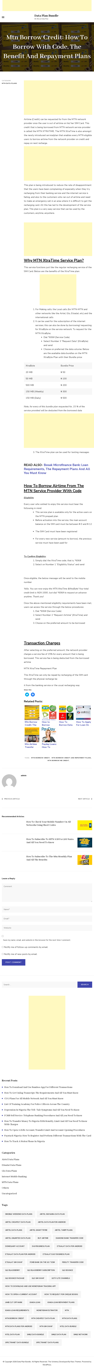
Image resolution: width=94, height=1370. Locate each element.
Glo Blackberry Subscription (41, 1270)
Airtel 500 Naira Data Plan (52, 1214)
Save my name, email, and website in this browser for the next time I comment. (37, 940)
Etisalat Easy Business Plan (56, 1254)
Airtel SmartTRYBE (38, 1230)
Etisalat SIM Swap (13, 1262)
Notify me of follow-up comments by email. (26, 947)
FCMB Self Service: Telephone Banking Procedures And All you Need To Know (43, 1115)
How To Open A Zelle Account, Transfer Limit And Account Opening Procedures (44, 1130)
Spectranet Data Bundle (17, 1342)
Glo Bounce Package (14, 1278)
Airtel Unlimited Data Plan (17, 1238)
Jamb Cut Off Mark (13, 1302)
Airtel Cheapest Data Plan (17, 1222)
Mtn (67, 1310)
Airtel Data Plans (10, 1159)
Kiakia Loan (35, 1302)
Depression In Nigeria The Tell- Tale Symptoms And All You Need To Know (41, 1109)
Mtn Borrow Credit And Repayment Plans (71, 758)
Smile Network (81, 1334)
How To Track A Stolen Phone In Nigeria (24, 1141)
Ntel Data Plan (12, 1334)
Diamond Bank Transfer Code (69, 1238)
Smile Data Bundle (35, 1334)
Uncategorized (9, 1193)
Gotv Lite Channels (61, 1278)
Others (5, 1187)
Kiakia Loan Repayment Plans (61, 1302)
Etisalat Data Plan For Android (20, 1254)
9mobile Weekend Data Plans (18, 1214)
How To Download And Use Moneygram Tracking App (30, 1286)
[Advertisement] (47, 5)
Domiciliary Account (15, 1246)
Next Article (84, 799)
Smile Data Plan (58, 1334)
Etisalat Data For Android (69, 1246)
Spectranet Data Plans (47, 1342)
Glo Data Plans (9, 1171)
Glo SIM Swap (38, 1278)
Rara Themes (76, 1362)
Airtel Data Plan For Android (52, 1222)
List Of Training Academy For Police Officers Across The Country (37, 1104)
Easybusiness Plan (41, 1246)
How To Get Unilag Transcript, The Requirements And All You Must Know (41, 1092)
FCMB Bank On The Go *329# (42, 1262)
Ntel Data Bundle (68, 1326)
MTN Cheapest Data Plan (43, 1318)
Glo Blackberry (12, 1270)
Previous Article (12, 799)
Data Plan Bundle (46, 16)
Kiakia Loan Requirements (17, 1310)
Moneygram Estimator (47, 1310)
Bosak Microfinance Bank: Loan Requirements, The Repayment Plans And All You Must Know (57, 469)
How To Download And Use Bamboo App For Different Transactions (38, 1087)
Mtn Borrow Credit (40, 758)
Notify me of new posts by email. (20, 954)
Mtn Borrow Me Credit (58, 760)
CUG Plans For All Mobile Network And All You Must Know (33, 1098)
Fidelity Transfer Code (73, 1262)
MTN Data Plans (9, 83)
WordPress (47, 1365)
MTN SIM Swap (46, 1326)
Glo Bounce (67, 1270)
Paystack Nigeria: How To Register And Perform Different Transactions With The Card (47, 1135)
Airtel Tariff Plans (64, 1230)
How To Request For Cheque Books (61, 1294)
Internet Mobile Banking (14, 1176)
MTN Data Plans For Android (18, 1326)
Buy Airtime (43, 1238)
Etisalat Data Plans (11, 1165)
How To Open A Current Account (21, 1294)
